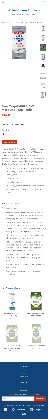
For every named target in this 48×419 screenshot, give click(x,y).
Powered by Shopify (39, 405)
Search (24, 371)
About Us (24, 374)
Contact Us (24, 377)
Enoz (10, 23)
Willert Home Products (24, 10)
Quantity (5, 130)
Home (4, 23)
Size (3, 120)
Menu (6, 2)
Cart (44, 2)
